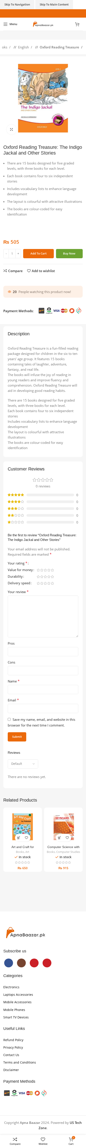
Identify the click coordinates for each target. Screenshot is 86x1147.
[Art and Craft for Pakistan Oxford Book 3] (23, 827)
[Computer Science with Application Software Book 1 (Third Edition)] (63, 827)
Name (14, 681)
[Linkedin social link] (18, 279)
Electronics (11, 987)
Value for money (20, 570)
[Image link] (25, 932)
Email (13, 700)
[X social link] (10, 279)
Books (20, 852)
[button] (19, 838)
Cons (11, 662)
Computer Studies (68, 852)
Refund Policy (13, 1040)
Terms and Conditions (19, 1062)
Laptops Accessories (18, 994)
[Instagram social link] (40, 13)
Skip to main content (54, 4)
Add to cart (38, 253)
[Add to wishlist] (26, 838)
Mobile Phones (14, 1010)
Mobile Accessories (17, 1002)
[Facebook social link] (35, 13)
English (24, 47)
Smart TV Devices (16, 1017)
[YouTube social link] (45, 13)
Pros (11, 643)
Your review (18, 591)
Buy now (69, 253)
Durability (15, 577)
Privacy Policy (13, 1047)
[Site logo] (43, 24)
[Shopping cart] (79, 24)
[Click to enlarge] (12, 130)
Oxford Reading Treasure (60, 47)
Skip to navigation (17, 4)
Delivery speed (19, 583)
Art (27, 852)
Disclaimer (11, 1070)
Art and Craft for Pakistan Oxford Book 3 (22, 848)
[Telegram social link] (23, 279)
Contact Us (11, 1055)
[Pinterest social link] (50, 13)
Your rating (17, 563)
